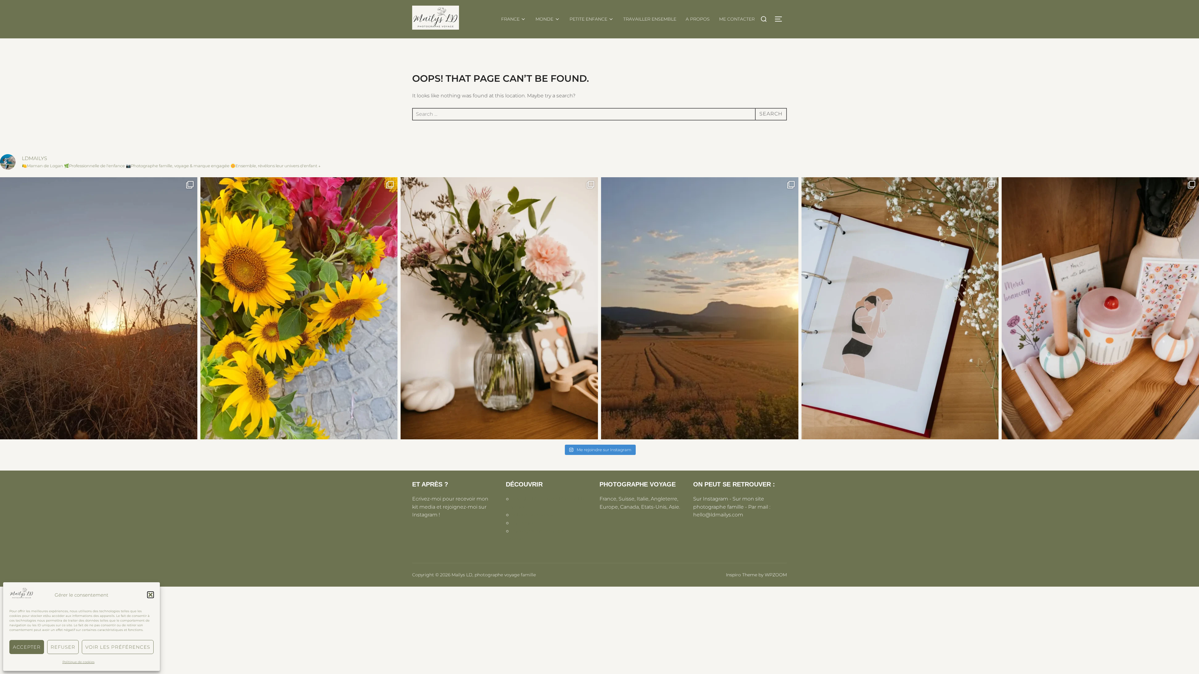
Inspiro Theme (741, 575)
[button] (150, 595)
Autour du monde (532, 515)
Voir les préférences (117, 647)
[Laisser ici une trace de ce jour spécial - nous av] (98, 308)
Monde (544, 19)
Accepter (27, 647)
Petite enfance (588, 19)
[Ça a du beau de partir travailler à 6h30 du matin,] (699, 308)
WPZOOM (776, 575)
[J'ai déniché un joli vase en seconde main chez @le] (499, 308)
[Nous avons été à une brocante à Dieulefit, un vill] (299, 308)
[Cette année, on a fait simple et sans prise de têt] (1100, 308)
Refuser (63, 647)
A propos (698, 19)
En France (522, 523)
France (510, 19)
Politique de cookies (78, 662)
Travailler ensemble (649, 19)
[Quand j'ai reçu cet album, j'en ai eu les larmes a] (900, 308)
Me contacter (737, 19)
